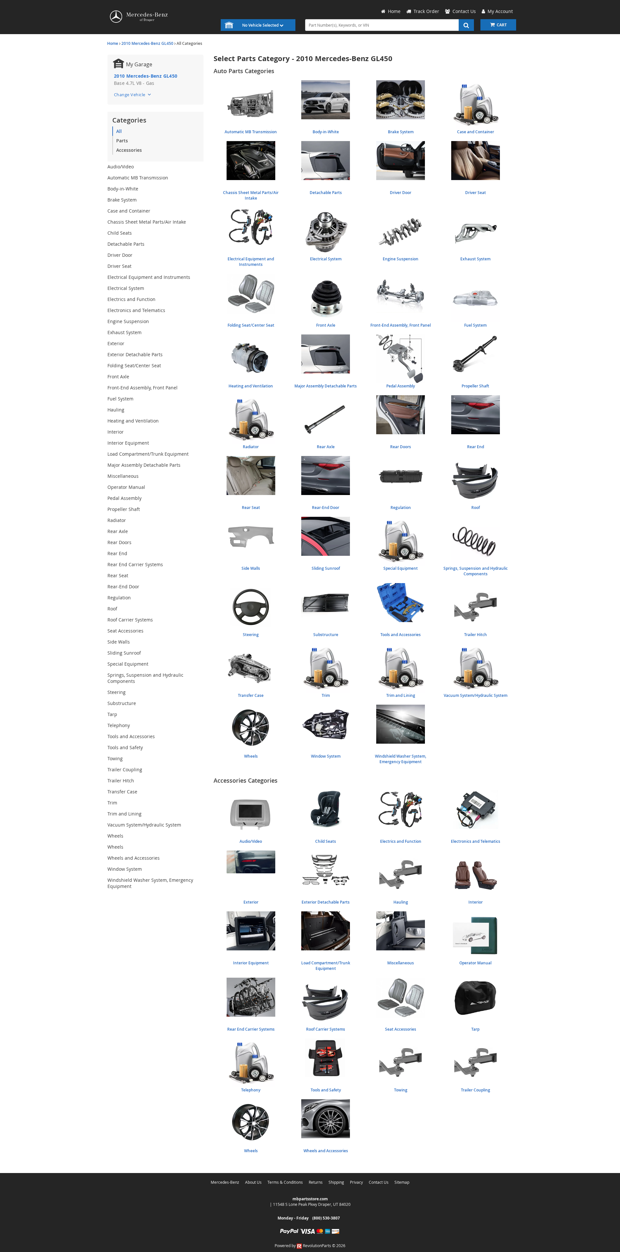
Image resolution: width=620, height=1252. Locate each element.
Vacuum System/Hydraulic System (144, 825)
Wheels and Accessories (133, 858)
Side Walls (118, 642)
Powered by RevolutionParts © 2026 (310, 1245)
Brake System (122, 200)
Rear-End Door (123, 586)
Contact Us (379, 1182)
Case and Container (128, 211)
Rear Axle (117, 531)
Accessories (129, 150)
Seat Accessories (125, 631)
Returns (316, 1182)
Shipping (336, 1182)
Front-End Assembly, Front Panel (142, 388)
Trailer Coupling (124, 769)
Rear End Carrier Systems (135, 564)
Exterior (115, 343)
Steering (116, 692)
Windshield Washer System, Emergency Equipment (150, 883)
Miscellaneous (123, 476)
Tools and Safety (125, 747)
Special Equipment (127, 664)
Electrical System (125, 288)
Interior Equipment (128, 443)
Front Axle (118, 376)
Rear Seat (117, 575)
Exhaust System (124, 332)
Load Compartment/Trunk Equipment (148, 454)
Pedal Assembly (124, 498)
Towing (115, 758)
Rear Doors (119, 542)
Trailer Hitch (120, 780)
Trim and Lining (124, 814)
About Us (253, 1182)
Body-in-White (122, 189)
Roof (112, 609)
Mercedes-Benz (225, 1182)
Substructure (121, 703)
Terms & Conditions (285, 1182)
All (119, 131)
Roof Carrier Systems (130, 620)
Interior (115, 432)
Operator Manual (126, 487)
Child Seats (119, 233)
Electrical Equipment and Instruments (148, 277)
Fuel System (120, 399)
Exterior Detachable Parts (135, 354)
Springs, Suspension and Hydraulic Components (145, 678)
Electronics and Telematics (136, 310)
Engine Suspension (128, 321)
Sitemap (401, 1182)
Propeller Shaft (123, 509)
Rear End (117, 553)
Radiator (116, 520)
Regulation (119, 597)
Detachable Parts (125, 244)
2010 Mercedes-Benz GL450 (147, 43)
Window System (124, 869)
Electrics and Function (131, 299)
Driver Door (119, 255)
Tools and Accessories (131, 736)
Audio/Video (120, 166)
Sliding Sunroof (124, 653)
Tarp (112, 714)
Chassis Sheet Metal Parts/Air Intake (146, 222)
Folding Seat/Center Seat (134, 365)
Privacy (356, 1182)
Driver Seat (119, 266)
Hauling (115, 410)
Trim (112, 803)
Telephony (118, 725)
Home (112, 43)
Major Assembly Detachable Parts (143, 465)
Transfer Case (122, 792)
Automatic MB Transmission (137, 178)
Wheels (115, 836)
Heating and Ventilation (133, 421)
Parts (122, 140)
